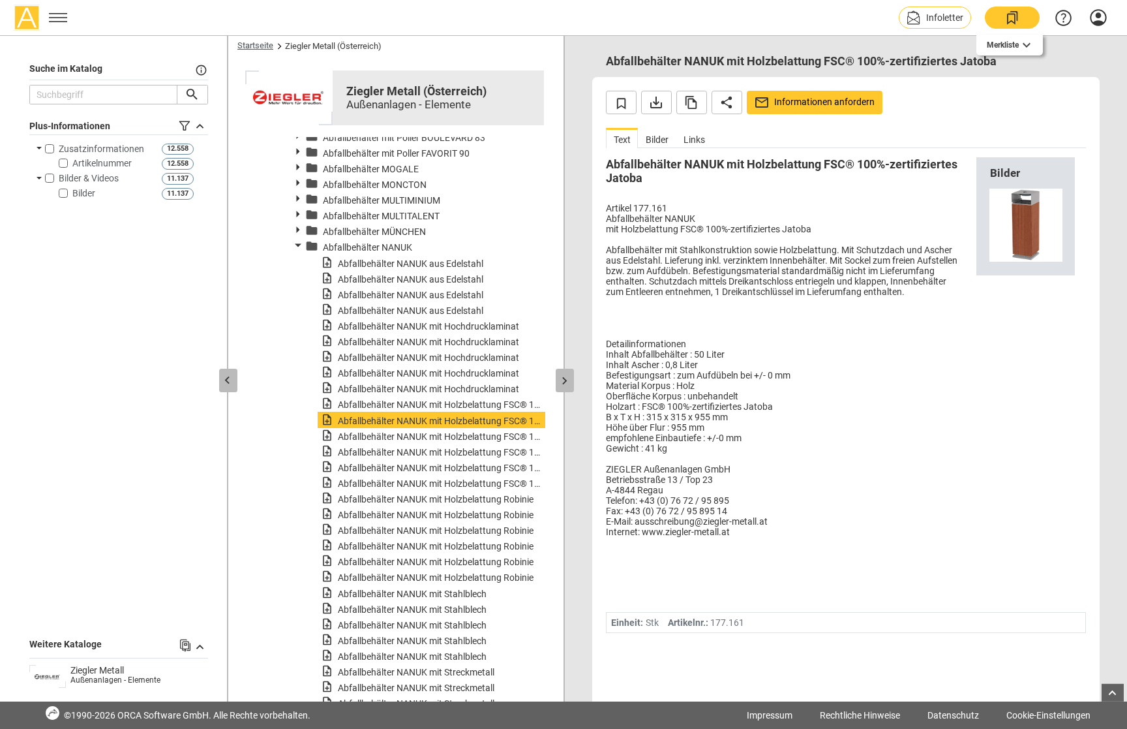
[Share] (727, 102)
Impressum (769, 715)
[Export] (656, 102)
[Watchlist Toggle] (621, 102)
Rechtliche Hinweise (860, 715)
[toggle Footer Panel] (1113, 693)
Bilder (83, 193)
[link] (1012, 18)
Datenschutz (953, 715)
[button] (935, 18)
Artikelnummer (102, 163)
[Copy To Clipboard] (691, 102)
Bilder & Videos (89, 178)
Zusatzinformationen (101, 149)
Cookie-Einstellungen (1048, 715)
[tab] (622, 138)
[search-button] (192, 94)
